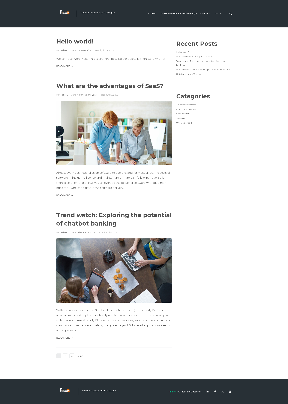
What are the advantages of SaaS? (109, 86)
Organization (183, 113)
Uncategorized (84, 50)
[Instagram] (230, 392)
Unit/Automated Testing (188, 74)
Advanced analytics (86, 94)
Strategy (180, 118)
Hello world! (75, 41)
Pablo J (64, 50)
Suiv (80, 356)
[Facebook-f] (215, 392)
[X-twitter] (222, 392)
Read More (63, 66)
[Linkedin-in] (207, 392)
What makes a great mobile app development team (203, 69)
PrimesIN (173, 392)
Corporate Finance (186, 109)
